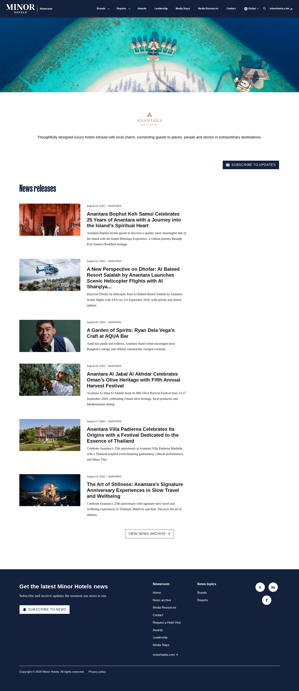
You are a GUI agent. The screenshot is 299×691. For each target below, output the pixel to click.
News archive (162, 600)
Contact (231, 8)
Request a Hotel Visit (167, 622)
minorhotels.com (279, 8)
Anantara (114, 206)
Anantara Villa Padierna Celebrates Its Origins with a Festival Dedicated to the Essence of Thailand (133, 435)
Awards (141, 8)
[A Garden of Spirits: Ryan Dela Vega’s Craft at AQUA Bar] (49, 336)
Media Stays (183, 8)
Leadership (161, 8)
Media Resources (208, 8)
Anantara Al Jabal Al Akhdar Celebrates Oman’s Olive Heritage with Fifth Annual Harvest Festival (133, 379)
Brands (101, 8)
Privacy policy (97, 671)
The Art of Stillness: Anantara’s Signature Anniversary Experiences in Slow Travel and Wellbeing (135, 490)
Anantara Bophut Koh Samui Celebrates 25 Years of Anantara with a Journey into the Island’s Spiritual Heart (134, 219)
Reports (121, 8)
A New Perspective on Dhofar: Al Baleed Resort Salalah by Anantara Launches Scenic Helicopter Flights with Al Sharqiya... (133, 277)
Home (157, 592)
